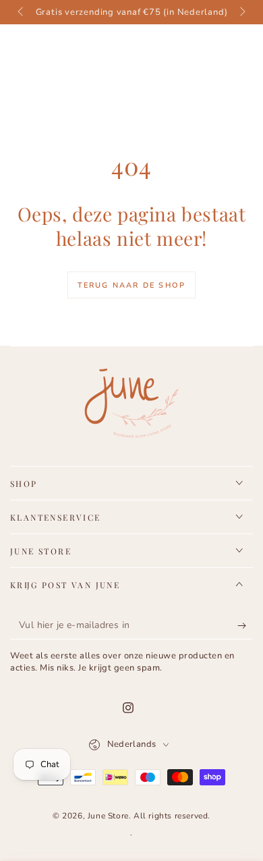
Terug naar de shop (132, 285)
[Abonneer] (245, 626)
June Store (108, 815)
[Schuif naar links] (21, 12)
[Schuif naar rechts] (241, 12)
